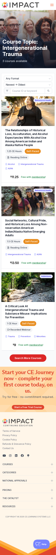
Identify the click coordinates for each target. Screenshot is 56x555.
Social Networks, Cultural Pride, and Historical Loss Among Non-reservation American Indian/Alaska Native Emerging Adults (26, 228)
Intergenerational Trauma (32, 164)
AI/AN (10, 168)
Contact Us (8, 448)
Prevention (26, 336)
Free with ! (33, 177)
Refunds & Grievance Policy (16, 444)
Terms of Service (11, 431)
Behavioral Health (43, 100)
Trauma (11, 336)
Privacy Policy (9, 435)
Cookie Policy (9, 439)
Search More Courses (28, 358)
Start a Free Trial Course (28, 407)
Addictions (46, 276)
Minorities (41, 336)
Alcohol (11, 164)
